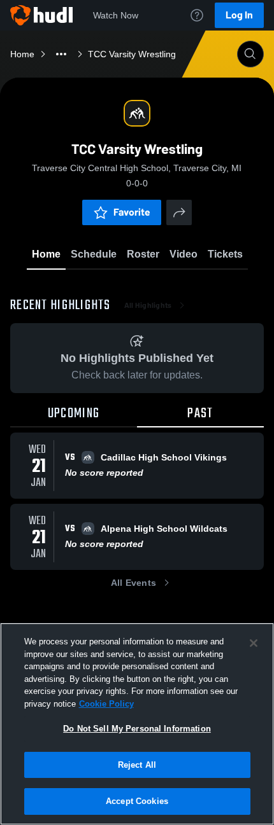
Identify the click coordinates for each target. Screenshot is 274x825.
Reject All (137, 765)
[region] (137, 724)
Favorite (131, 212)
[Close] (254, 643)
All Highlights (148, 305)
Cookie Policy (106, 704)
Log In (239, 15)
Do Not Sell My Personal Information (137, 728)
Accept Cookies (137, 801)
